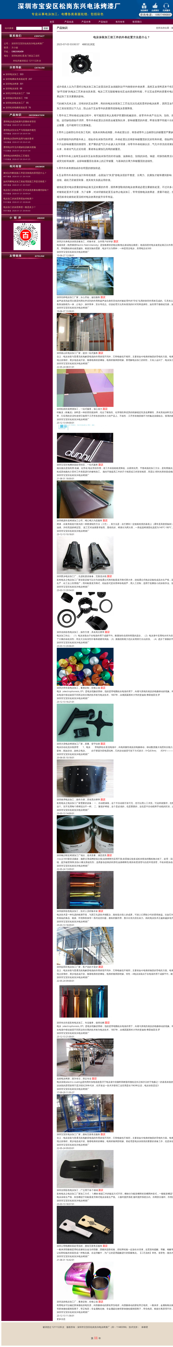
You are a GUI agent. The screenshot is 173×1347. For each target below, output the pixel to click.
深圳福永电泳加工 (14, 97)
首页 (52, 21)
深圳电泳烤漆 (12, 83)
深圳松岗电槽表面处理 (16, 107)
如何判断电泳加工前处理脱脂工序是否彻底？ (25, 181)
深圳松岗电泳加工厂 (15, 102)
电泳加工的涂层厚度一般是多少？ (19, 207)
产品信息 (69, 21)
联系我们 (137, 21)
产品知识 (103, 21)
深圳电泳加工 (12, 74)
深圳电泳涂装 (12, 88)
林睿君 (145, 1327)
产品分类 (86, 21)
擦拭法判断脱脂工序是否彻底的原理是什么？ (25, 172)
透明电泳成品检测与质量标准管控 (19, 121)
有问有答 (120, 21)
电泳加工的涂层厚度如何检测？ (18, 198)
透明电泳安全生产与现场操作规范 (19, 130)
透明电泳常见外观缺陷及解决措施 (19, 147)
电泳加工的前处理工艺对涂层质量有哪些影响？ (26, 190)
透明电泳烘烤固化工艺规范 (16, 155)
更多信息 (61, 1319)
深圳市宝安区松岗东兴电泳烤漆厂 (73, 251)
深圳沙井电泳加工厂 (15, 93)
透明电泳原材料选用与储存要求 (18, 138)
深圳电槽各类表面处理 (16, 78)
